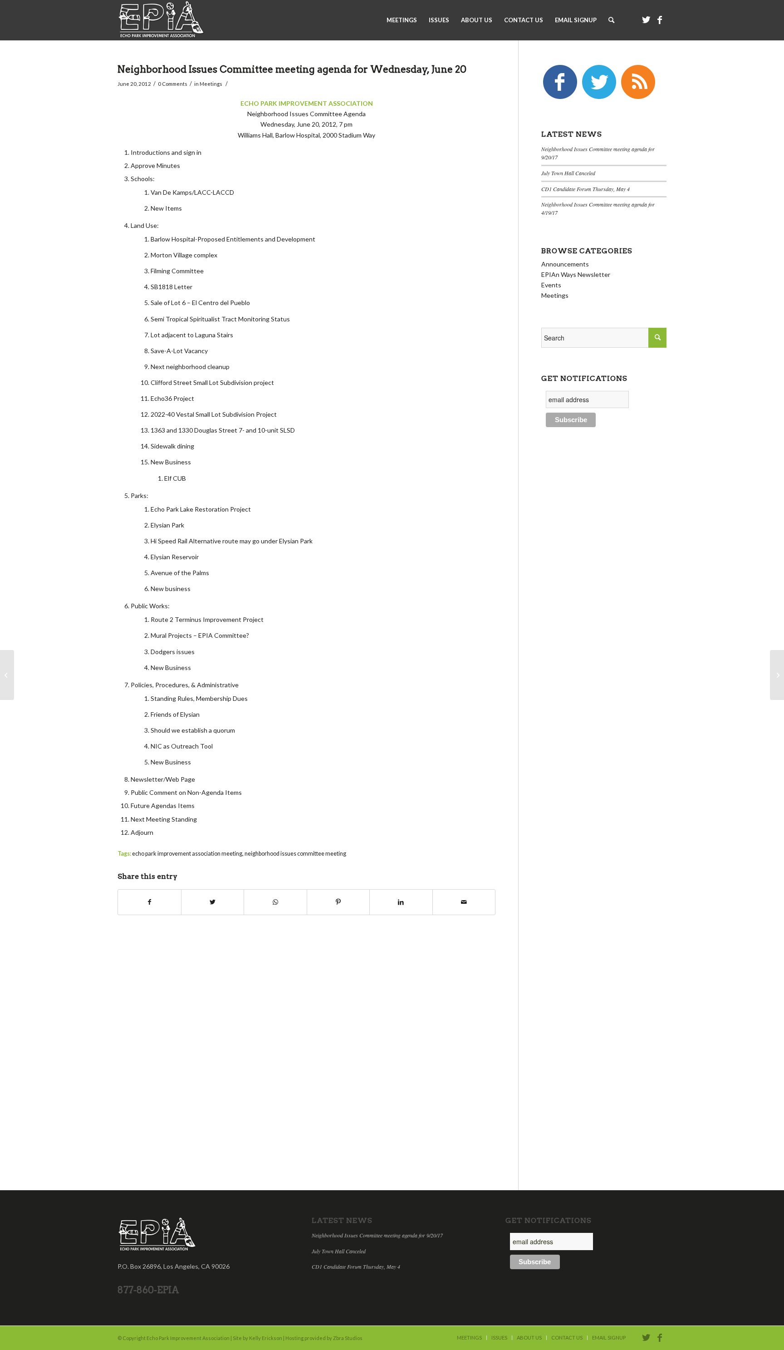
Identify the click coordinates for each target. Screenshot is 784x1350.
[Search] (611, 20)
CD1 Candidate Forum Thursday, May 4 (585, 188)
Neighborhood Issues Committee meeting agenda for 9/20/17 (377, 1235)
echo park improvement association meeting (187, 853)
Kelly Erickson (265, 1338)
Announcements (565, 264)
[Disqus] (318, 1051)
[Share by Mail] (464, 902)
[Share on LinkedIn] (401, 902)
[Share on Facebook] (149, 902)
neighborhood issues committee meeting (295, 853)
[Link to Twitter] (646, 19)
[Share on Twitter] (212, 902)
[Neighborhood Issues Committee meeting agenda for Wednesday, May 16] (7, 675)
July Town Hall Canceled (568, 173)
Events (551, 285)
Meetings (211, 84)
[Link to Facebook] (659, 19)
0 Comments (172, 84)
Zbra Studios (348, 1338)
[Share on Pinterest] (338, 902)
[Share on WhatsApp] (275, 902)
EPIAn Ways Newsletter (575, 274)
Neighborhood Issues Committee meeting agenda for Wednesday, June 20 (292, 69)
